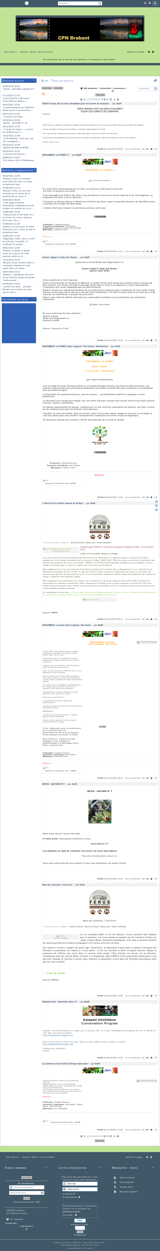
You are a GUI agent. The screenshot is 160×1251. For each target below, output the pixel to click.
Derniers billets (18, 80)
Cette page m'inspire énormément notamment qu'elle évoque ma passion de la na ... (18, 205)
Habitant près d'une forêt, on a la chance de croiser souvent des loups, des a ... (18, 217)
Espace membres (26, 1167)
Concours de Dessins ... (15, 154)
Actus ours (90, 543)
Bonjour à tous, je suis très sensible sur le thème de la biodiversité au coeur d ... (16, 193)
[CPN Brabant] (80, 28)
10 (107, 99)
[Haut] (156, 501)
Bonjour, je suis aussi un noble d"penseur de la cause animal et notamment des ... (19, 229)
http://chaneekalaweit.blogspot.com (58, 1035)
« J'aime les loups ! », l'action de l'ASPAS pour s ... (18, 130)
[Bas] (156, 510)
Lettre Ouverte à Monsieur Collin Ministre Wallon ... (16, 99)
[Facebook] (27, 3)
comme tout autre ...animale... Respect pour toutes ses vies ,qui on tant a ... (18, 289)
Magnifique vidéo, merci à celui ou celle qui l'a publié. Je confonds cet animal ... (19, 241)
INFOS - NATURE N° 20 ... (16, 123)
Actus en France (92, 927)
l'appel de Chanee (80, 125)
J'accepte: (69, 1215)
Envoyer (26, 1198)
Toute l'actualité (104, 543)
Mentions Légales (128, 1192)
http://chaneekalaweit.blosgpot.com (58, 1044)
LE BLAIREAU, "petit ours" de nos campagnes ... (18, 140)
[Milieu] (156, 505)
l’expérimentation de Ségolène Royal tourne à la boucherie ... (18, 108)
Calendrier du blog (18, 299)
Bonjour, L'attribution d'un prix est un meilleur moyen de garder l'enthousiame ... (19, 277)
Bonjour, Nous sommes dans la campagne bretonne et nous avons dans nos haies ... (18, 265)
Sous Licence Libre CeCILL (94, 1242)
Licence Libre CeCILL (90, 1245)
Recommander (126, 1182)
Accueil (24, 52)
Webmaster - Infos (133, 1167)
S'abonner (68, 1194)
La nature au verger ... (14, 117)
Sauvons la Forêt (59, 328)
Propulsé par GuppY (62, 1242)
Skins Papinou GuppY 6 (71, 1245)
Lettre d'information (80, 1167)
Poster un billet (100, 95)
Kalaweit (93, 125)
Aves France (54, 142)
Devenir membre (47, 88)
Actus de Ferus (77, 543)
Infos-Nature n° (99, 844)
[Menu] (155, 3)
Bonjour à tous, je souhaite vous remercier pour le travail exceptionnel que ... (17, 181)
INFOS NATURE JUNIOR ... (17, 148)
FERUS (54, 613)
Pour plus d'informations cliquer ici (99, 856)
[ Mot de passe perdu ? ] (26, 1202)
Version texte (126, 1187)
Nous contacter (127, 1178)
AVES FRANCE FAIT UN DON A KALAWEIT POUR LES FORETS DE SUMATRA (100, 110)
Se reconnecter (58, 88)
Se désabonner (70, 1197)
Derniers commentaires (18, 170)
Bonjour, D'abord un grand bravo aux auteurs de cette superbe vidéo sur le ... (16, 253)
